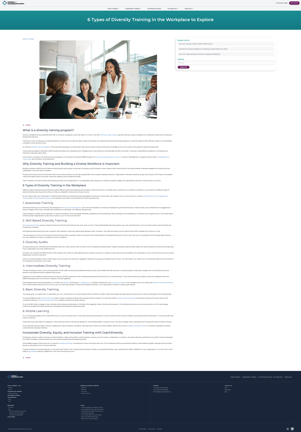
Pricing (10, 389)
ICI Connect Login (282, 3)
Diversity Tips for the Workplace (16, 413)
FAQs (9, 401)
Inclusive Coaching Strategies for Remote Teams (92, 411)
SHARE (27, 125)
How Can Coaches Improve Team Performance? (196, 44)
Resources (11, 405)
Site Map (159, 429)
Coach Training (112, 8)
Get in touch (294, 3)
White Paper (11, 416)
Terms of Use (151, 429)
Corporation (84, 387)
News (9, 399)
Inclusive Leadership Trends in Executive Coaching (92, 409)
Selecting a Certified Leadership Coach (89, 416)
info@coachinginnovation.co (163, 391)
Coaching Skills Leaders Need (87, 413)
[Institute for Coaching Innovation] (13, 3)
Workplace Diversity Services (89, 385)
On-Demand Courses (154, 8)
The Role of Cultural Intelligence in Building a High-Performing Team (203, 49)
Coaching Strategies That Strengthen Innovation (92, 407)
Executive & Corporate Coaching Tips (17, 411)
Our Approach (172, 8)
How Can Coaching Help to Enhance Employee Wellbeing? (199, 54)
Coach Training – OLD (14, 385)
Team (226, 387)
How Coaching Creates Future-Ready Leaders (91, 414)
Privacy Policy (142, 429)
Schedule (10, 387)
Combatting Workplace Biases (16, 414)
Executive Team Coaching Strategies (89, 418)
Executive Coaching (12, 393)
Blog (9, 409)
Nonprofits (83, 389)
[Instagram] (287, 429)
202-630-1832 (164, 389)
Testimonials (228, 389)
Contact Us (10, 407)
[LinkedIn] (292, 429)
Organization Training (132, 8)
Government (84, 391)
